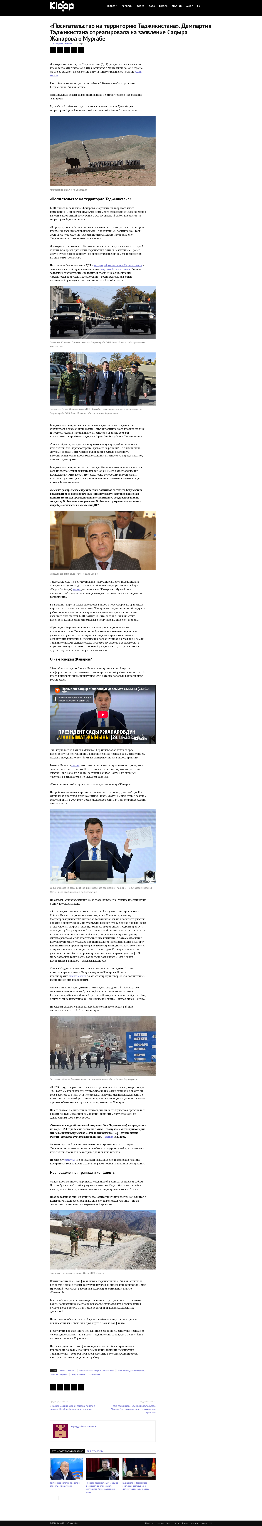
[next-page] (57, 1498)
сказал (75, 765)
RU (198, 6)
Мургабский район (59, 1374)
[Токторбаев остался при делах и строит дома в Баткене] (66, 1469)
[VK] (67, 50)
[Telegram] (74, 50)
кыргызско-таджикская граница (132, 1371)
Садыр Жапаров (78, 1374)
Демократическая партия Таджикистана (96, 1371)
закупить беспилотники (115, 269)
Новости (111, 6)
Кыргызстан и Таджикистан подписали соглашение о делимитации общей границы (136, 1486)
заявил (77, 589)
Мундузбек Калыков (62, 43)
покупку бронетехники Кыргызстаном (118, 265)
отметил (69, 1159)
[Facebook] (53, 50)
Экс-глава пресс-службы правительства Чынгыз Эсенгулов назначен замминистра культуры (133, 1409)
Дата (152, 6)
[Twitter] (60, 50)
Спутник (177, 6)
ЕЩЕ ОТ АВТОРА (95, 1451)
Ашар (189, 6)
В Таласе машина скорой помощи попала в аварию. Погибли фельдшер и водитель (72, 1407)
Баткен (62, 1371)
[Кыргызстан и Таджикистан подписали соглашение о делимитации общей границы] (139, 1469)
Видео (140, 6)
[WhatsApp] (81, 50)
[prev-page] (52, 1498)
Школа (163, 6)
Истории (126, 6)
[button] (208, 6)
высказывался (77, 976)
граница (72, 1371)
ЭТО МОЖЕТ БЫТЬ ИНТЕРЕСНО (67, 1451)
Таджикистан (94, 1374)
